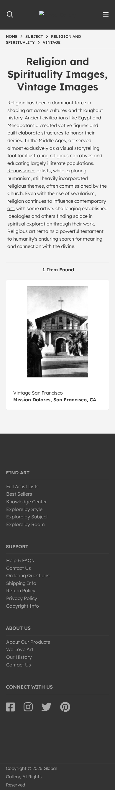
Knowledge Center (26, 502)
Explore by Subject (27, 517)
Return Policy (20, 590)
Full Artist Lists (22, 486)
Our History (19, 657)
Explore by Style (24, 509)
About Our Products (28, 642)
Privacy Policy (21, 598)
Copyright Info (22, 606)
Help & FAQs (20, 560)
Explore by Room (25, 524)
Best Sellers (19, 494)
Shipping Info (21, 583)
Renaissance (21, 170)
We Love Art (19, 649)
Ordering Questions (28, 575)
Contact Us (18, 568)
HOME (11, 36)
